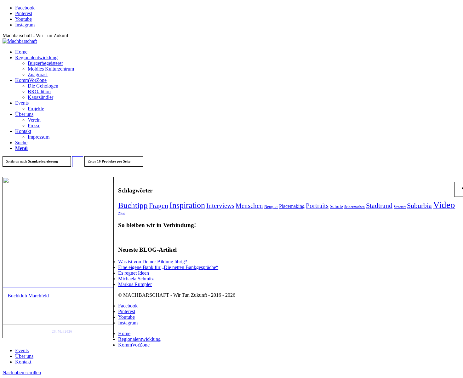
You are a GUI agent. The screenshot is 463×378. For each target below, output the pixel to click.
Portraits (317, 205)
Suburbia (419, 205)
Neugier (271, 206)
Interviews (220, 205)
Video (444, 205)
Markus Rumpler (135, 284)
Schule (336, 206)
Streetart (400, 207)
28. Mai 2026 (62, 331)
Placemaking (292, 206)
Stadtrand (379, 205)
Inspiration (187, 205)
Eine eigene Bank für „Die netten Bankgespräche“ (168, 267)
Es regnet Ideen (133, 273)
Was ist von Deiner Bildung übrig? (152, 261)
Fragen (158, 205)
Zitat (121, 213)
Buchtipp (133, 205)
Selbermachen (354, 207)
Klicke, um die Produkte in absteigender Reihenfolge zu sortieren (77, 163)
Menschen (249, 205)
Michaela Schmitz (136, 278)
